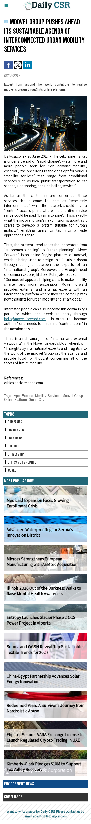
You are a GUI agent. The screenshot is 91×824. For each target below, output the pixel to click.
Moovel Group (72, 396)
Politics (13, 446)
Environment (16, 430)
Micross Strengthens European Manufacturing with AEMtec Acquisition (42, 561)
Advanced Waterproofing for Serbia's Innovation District (40, 532)
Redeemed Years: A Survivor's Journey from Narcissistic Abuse (45, 708)
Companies (14, 422)
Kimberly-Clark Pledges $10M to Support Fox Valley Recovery (44, 766)
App (17, 396)
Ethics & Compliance (21, 462)
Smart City (36, 400)
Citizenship (15, 454)
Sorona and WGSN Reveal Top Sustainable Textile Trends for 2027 (45, 649)
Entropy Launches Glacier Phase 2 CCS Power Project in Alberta (41, 620)
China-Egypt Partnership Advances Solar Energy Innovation (43, 678)
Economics (15, 438)
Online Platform (15, 400)
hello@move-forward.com (25, 318)
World (11, 470)
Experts (27, 396)
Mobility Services (47, 396)
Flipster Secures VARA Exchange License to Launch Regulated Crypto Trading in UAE (45, 737)
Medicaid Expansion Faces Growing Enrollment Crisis (38, 503)
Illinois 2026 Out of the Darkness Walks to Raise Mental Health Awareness (44, 590)
